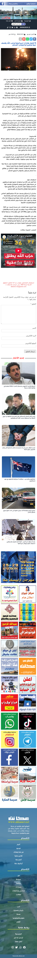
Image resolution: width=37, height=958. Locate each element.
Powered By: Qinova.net (18, 956)
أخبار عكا (18, 860)
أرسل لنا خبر (18, 938)
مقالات (18, 895)
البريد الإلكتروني (31, 336)
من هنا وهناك (18, 852)
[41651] (18, 5)
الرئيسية (18, 934)
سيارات (18, 887)
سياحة (18, 879)
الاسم (34, 328)
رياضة (18, 883)
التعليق (33, 304)
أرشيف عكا (18, 864)
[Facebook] (17, 27)
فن (18, 876)
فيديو (19, 848)
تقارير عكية (18, 856)
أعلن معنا (18, 942)
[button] (34, 39)
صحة (18, 914)
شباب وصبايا (18, 911)
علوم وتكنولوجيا (18, 918)
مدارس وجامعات (18, 891)
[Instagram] (10, 27)
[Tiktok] (8, 27)
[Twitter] (12, 27)
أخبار (18, 845)
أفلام (18, 922)
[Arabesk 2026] (18, 582)
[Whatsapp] (14, 27)
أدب (18, 907)
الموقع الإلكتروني (30, 343)
